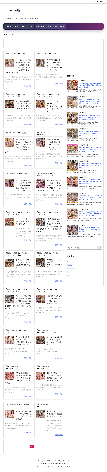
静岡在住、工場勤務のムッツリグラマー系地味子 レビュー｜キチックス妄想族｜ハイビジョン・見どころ (90, 101)
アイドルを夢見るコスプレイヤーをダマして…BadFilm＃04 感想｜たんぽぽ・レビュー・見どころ (23, 185)
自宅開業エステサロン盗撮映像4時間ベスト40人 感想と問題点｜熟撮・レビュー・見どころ (90, 85)
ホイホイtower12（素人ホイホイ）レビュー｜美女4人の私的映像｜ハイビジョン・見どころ (23, 106)
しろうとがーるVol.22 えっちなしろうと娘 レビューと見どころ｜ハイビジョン (54, 106)
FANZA (24, 53)
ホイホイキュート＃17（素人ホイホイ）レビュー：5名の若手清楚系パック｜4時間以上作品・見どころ (90, 117)
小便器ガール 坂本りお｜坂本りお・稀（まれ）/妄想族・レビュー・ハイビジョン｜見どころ (54, 144)
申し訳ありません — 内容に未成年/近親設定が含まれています (54, 413)
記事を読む (28, 86)
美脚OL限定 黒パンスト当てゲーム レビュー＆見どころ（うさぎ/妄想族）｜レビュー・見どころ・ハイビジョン (49, 185)
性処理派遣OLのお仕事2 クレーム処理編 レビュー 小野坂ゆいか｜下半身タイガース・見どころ (54, 65)
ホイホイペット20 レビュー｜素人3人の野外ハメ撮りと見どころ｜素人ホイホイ (90, 165)
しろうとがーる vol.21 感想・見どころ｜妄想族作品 (23, 221)
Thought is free (65, 467)
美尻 (68, 276)
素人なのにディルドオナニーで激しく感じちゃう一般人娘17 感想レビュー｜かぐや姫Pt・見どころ (90, 181)
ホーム (8, 34)
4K (52, 94)
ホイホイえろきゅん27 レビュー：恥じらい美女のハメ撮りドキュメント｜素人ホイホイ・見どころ (90, 149)
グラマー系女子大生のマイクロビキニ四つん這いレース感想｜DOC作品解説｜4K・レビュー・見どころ (90, 213)
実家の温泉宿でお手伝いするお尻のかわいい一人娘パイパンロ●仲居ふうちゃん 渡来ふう (18, 378)
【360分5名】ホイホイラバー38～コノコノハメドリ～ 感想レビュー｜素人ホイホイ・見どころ (90, 197)
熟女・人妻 (70, 268)
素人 (19, 96)
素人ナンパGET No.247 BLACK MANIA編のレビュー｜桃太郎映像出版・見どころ (90, 229)
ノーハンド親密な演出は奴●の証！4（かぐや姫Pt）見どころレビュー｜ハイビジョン (90, 133)
